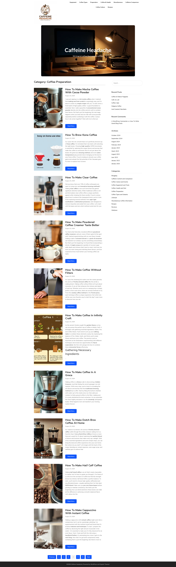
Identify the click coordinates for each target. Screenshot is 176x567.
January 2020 (115, 164)
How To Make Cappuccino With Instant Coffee (80, 511)
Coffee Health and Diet (118, 188)
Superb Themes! (104, 564)
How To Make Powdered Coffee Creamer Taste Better (82, 223)
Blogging (114, 176)
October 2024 (115, 135)
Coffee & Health (106, 2)
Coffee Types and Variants (119, 194)
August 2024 (115, 142)
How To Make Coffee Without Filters (83, 271)
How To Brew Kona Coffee (81, 135)
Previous (52, 557)
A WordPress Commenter (119, 121)
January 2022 (115, 160)
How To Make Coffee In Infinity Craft (83, 317)
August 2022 (115, 154)
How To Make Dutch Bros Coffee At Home (80, 421)
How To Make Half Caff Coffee (83, 465)
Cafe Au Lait (115, 100)
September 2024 (116, 138)
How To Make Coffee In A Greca (80, 373)
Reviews (114, 207)
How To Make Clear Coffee (81, 177)
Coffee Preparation (117, 191)
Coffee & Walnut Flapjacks (119, 97)
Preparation (94, 2)
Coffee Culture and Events (119, 182)
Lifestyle (114, 198)
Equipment (73, 2)
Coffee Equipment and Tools (120, 185)
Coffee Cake (115, 103)
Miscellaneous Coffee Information (121, 201)
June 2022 (114, 157)
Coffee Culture (100, 7)
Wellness (114, 210)
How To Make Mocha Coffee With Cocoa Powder (82, 91)
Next (88, 557)
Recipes (110, 7)
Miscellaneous (118, 2)
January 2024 (115, 148)
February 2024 (116, 145)
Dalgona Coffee (116, 106)
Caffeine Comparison (132, 2)
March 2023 (115, 151)
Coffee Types (83, 2)
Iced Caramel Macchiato (118, 109)
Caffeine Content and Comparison (121, 179)
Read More (71, 126)
